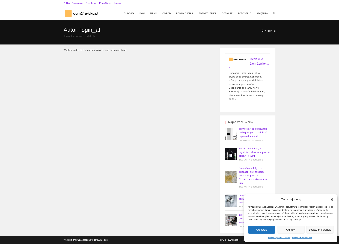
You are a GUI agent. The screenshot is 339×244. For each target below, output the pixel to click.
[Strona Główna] (263, 30)
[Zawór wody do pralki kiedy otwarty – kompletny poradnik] (231, 201)
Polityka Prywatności (302, 237)
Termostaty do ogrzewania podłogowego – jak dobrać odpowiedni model (253, 132)
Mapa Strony (105, 3)
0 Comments (257, 140)
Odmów (290, 229)
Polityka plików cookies (279, 237)
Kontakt (117, 3)
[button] (332, 199)
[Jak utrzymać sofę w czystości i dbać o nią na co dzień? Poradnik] (231, 154)
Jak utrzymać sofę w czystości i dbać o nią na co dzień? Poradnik (254, 152)
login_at (271, 30)
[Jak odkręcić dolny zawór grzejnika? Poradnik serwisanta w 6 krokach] (231, 220)
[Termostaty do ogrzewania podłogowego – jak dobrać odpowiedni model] (231, 134)
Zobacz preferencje (320, 229)
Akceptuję (261, 229)
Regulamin (91, 3)
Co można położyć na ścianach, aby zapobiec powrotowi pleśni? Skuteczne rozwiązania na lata (253, 175)
